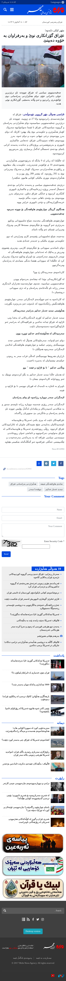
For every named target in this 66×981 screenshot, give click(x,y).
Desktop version (33, 931)
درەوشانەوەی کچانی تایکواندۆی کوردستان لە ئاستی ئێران (33, 593)
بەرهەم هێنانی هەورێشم (48, 636)
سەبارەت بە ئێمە (43, 958)
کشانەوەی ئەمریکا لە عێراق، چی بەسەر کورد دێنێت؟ (25, 740)
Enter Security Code (54, 541)
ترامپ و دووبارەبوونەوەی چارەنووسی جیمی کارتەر (26, 783)
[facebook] (33, 919)
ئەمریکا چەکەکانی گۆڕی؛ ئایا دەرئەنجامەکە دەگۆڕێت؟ (34, 614)
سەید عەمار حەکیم (54, 489)
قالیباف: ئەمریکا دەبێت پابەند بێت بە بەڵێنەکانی (38, 620)
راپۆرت (59, 778)
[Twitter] (38, 919)
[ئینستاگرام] (42, 919)
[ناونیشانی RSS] (28, 919)
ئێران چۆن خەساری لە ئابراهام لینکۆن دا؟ (30, 673)
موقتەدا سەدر (35, 489)
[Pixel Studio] (51, 975)
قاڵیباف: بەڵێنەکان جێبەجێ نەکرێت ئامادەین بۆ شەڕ (26, 764)
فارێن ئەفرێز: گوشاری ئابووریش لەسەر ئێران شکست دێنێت (31, 599)
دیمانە (60, 723)
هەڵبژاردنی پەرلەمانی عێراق (23, 484)
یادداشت (58, 655)
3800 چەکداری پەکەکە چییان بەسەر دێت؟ (30, 684)
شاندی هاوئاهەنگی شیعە (51, 484)
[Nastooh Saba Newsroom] (59, 975)
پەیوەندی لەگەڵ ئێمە (22, 958)
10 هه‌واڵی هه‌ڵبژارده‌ (48, 568)
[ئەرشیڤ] (23, 919)
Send (6, 554)
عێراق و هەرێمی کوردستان (52, 22)
